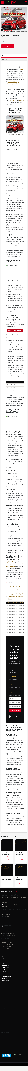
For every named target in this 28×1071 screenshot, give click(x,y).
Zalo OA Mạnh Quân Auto (10, 926)
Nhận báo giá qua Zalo (7, 46)
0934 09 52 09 (19, 929)
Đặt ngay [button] (7, 859)
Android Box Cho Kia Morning (6, 853)
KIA (7, 33)
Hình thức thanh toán (6, 940)
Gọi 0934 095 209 (7, 41)
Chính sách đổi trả (5, 948)
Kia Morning (11, 33)
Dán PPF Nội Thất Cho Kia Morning (19, 853)
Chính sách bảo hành (6, 946)
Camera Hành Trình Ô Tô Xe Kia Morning (6, 878)
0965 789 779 (9, 929)
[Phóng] (3, 30)
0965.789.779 (22, 100)
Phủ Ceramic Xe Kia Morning (19, 878)
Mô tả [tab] (3, 55)
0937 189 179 (11, 935)
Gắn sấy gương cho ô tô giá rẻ (15, 594)
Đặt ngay (21, 859)
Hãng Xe (3, 33)
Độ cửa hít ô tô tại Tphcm (14, 586)
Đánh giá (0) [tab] (4, 59)
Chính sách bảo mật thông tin (8, 944)
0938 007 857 (11, 933)
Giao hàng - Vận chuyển (7, 942)
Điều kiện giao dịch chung (7, 950)
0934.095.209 (12, 100)
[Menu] (2, 2)
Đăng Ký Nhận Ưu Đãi (15, 330)
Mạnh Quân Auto (10, 562)
